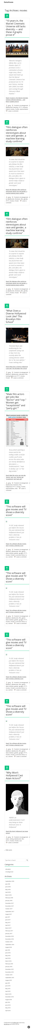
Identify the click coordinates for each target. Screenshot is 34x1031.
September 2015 (9, 977)
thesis (23, 555)
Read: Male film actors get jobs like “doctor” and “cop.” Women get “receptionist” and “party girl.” (16, 477)
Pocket (17, 109)
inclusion (25, 107)
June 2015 (7, 986)
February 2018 (9, 898)
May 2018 (7, 889)
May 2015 (7, 988)
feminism (17, 199)
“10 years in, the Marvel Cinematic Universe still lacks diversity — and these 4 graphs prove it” (15, 27)
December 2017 (9, 903)
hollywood (9, 486)
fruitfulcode (15, 1022)
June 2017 (7, 920)
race (20, 841)
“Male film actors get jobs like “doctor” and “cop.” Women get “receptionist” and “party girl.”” (16, 401)
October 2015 (8, 975)
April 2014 (7, 1010)
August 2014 (8, 999)
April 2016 (7, 958)
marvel (8, 109)
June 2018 (7, 886)
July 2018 (7, 884)
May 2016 (7, 955)
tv (26, 555)
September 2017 (9, 911)
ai (6, 199)
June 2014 (7, 1005)
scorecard (18, 555)
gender (26, 199)
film (22, 199)
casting (12, 839)
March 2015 (8, 994)
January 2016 (8, 966)
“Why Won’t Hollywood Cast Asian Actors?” (14, 775)
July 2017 (7, 917)
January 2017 (8, 933)
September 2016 (9, 944)
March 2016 (8, 961)
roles (16, 488)
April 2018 (7, 892)
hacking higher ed (11, 376)
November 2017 (9, 906)
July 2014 (7, 1002)
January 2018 (8, 900)
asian (7, 839)
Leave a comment (13, 111)
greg (9, 105)
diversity (15, 107)
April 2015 (7, 991)
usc (7, 557)
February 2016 (9, 964)
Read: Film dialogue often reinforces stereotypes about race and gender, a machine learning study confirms (16, 191)
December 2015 (9, 969)
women (10, 557)
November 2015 (9, 972)
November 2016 (9, 939)
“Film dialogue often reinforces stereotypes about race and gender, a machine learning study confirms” (17, 134)
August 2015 (8, 980)
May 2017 (7, 922)
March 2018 (8, 895)
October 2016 (8, 942)
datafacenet (9, 107)
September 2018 (9, 881)
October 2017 (8, 909)
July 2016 (7, 950)
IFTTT (20, 107)
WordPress (6, 1024)
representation (24, 109)
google (21, 553)
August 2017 (8, 914)
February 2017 (9, 931)
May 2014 (7, 1008)
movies (12, 109)
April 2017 (7, 925)
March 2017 (8, 928)
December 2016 (9, 936)
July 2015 (7, 983)
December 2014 (9, 997)
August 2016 (8, 947)
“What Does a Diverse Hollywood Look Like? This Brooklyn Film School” (16, 316)
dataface (8, 374)
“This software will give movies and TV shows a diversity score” (16, 511)
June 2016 (7, 953)
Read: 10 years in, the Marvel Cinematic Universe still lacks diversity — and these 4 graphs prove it (17, 99)
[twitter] (28, 1027)
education (22, 374)
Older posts (8, 850)
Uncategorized (24, 105)
